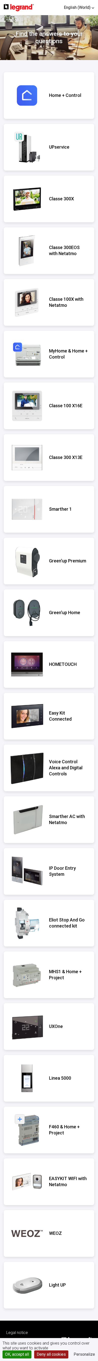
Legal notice (17, 1332)
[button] (79, 7)
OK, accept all (17, 1354)
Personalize (84, 1354)
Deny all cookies (51, 1354)
